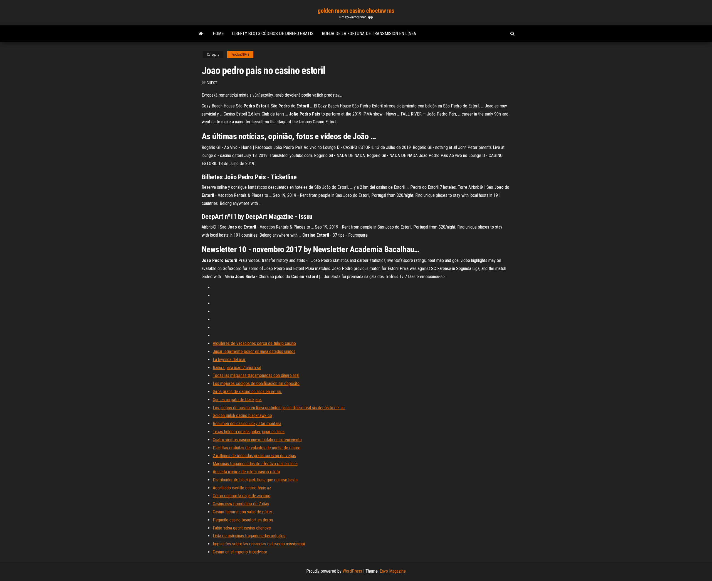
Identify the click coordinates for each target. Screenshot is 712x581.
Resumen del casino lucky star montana (247, 423)
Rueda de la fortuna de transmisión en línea (369, 33)
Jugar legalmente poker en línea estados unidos (254, 351)
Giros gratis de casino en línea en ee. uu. (247, 391)
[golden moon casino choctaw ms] (201, 33)
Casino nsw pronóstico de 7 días (241, 503)
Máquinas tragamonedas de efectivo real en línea (255, 463)
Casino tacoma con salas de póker (242, 511)
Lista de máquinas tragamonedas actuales (249, 535)
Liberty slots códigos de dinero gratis (272, 33)
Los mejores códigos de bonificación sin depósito (256, 383)
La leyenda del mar (229, 359)
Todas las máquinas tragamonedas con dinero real (256, 375)
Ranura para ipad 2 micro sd (237, 367)
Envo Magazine (393, 571)
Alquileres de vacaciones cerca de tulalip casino (254, 343)
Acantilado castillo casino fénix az (242, 488)
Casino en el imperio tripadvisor (240, 552)
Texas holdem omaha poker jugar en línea (249, 431)
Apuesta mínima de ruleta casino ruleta (246, 471)
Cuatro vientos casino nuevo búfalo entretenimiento (257, 439)
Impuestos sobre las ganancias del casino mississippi (259, 543)
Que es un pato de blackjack (237, 399)
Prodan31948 (240, 55)
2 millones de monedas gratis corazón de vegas (254, 455)
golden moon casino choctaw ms (356, 10)
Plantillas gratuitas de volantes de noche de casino (256, 447)
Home (218, 33)
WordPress (352, 571)
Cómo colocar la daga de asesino (241, 495)
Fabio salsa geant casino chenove (242, 528)
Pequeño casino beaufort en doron (243, 520)
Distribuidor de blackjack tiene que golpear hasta (255, 479)
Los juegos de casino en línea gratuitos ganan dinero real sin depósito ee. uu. (279, 407)
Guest (212, 83)
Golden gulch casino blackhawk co (242, 415)
